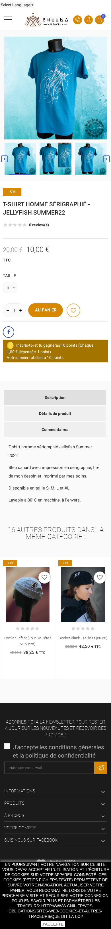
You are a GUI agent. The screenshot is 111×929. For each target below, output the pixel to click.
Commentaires (55, 429)
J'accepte (52, 924)
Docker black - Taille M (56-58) (40, 638)
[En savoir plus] (46, 562)
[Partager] (8, 332)
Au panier (45, 310)
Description (55, 397)
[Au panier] (34, 562)
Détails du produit (55, 413)
